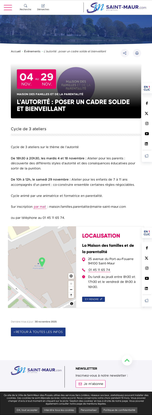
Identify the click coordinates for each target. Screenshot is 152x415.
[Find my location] (71, 276)
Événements (32, 51)
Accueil (16, 51)
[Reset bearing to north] (71, 295)
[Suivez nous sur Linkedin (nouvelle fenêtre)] (146, 143)
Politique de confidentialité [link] (119, 410)
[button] (137, 53)
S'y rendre (92, 299)
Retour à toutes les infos (39, 332)
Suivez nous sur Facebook (146, 103)
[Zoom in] (71, 284)
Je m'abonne (93, 384)
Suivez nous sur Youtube (146, 133)
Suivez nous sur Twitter (146, 113)
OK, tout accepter (27, 410)
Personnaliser (89, 410)
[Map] (42, 267)
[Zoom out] (71, 289)
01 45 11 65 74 (99, 270)
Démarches (43, 9)
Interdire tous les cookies (59, 410)
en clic (148, 88)
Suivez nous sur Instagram (146, 123)
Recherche (25, 9)
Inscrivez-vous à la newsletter (146, 155)
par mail (40, 207)
